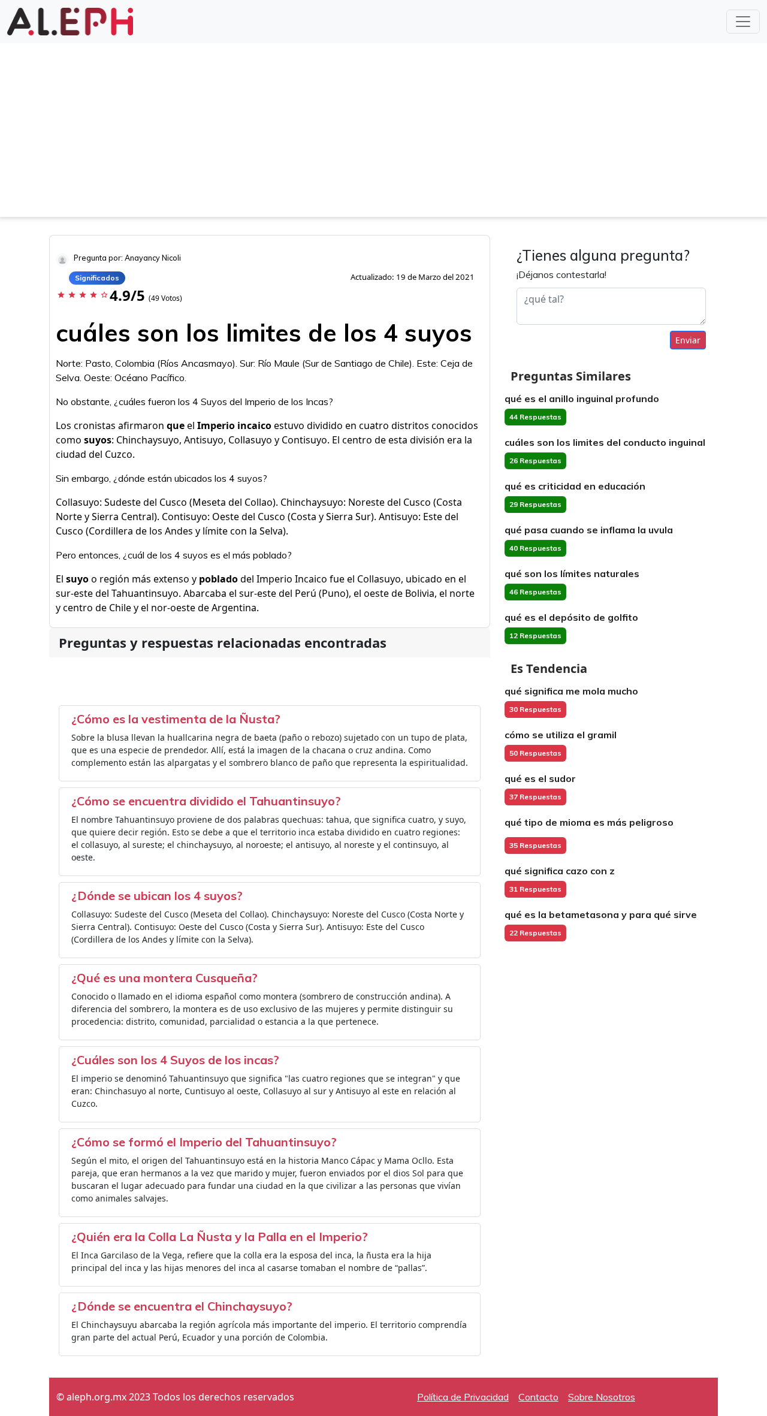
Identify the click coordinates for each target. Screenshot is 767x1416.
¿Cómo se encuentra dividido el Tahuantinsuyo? (206, 800)
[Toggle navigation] (743, 22)
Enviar (687, 340)
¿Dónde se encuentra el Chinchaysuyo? (181, 1306)
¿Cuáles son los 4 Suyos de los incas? (175, 1059)
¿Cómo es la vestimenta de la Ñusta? (175, 718)
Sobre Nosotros (601, 1397)
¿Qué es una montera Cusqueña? (164, 977)
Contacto (538, 1397)
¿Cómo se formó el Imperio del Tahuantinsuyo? (204, 1141)
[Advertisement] (383, 133)
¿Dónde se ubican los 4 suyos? (157, 895)
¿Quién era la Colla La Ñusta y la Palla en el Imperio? (219, 1236)
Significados (97, 277)
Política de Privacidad (463, 1397)
